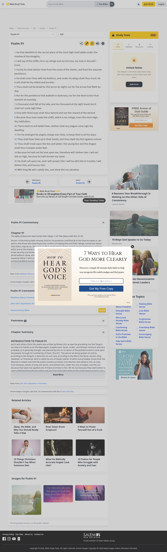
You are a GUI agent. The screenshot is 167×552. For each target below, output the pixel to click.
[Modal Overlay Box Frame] (83, 276)
